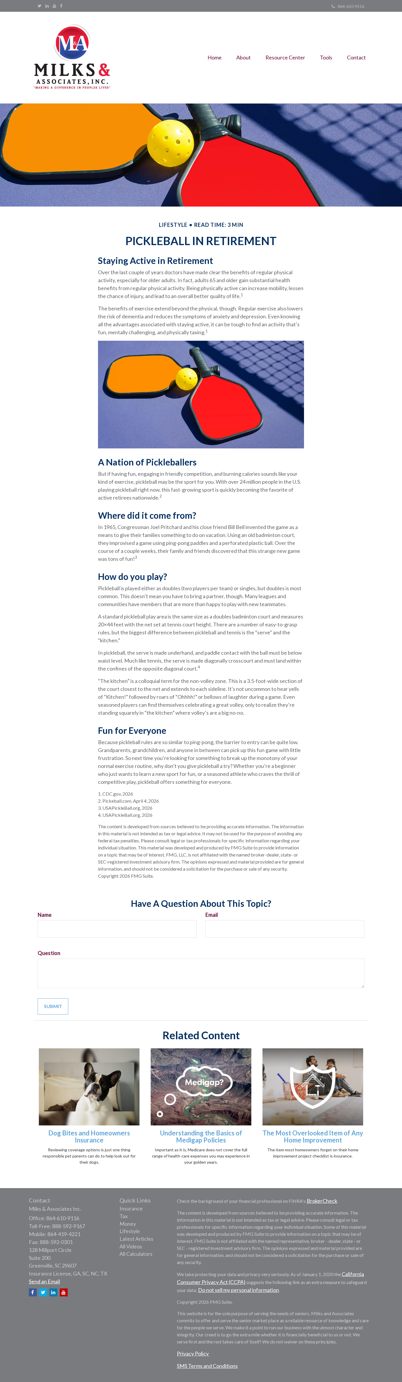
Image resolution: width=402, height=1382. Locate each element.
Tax (123, 1216)
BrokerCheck (322, 1201)
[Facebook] (61, 6)
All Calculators (135, 1253)
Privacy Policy (193, 1353)
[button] (243, 57)
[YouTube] (54, 6)
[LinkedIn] (47, 6)
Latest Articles (136, 1238)
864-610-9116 (351, 6)
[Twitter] (39, 6)
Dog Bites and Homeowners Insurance (89, 1136)
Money (127, 1223)
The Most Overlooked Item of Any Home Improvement (313, 1136)
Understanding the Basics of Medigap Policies (201, 1136)
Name (45, 915)
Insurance (131, 1208)
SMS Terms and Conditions (207, 1366)
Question (49, 953)
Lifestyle (129, 1231)
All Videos (130, 1246)
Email (211, 915)
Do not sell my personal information (238, 1290)
